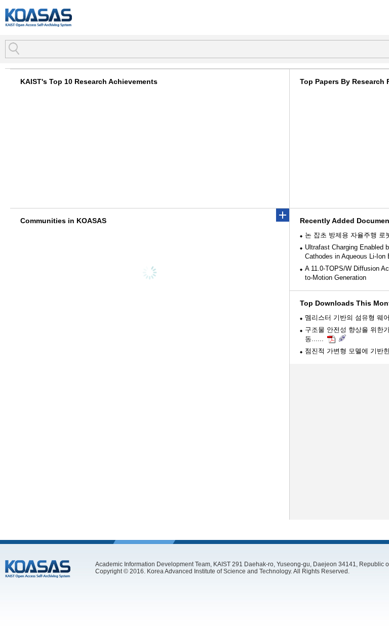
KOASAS (38, 17)
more (282, 215)
